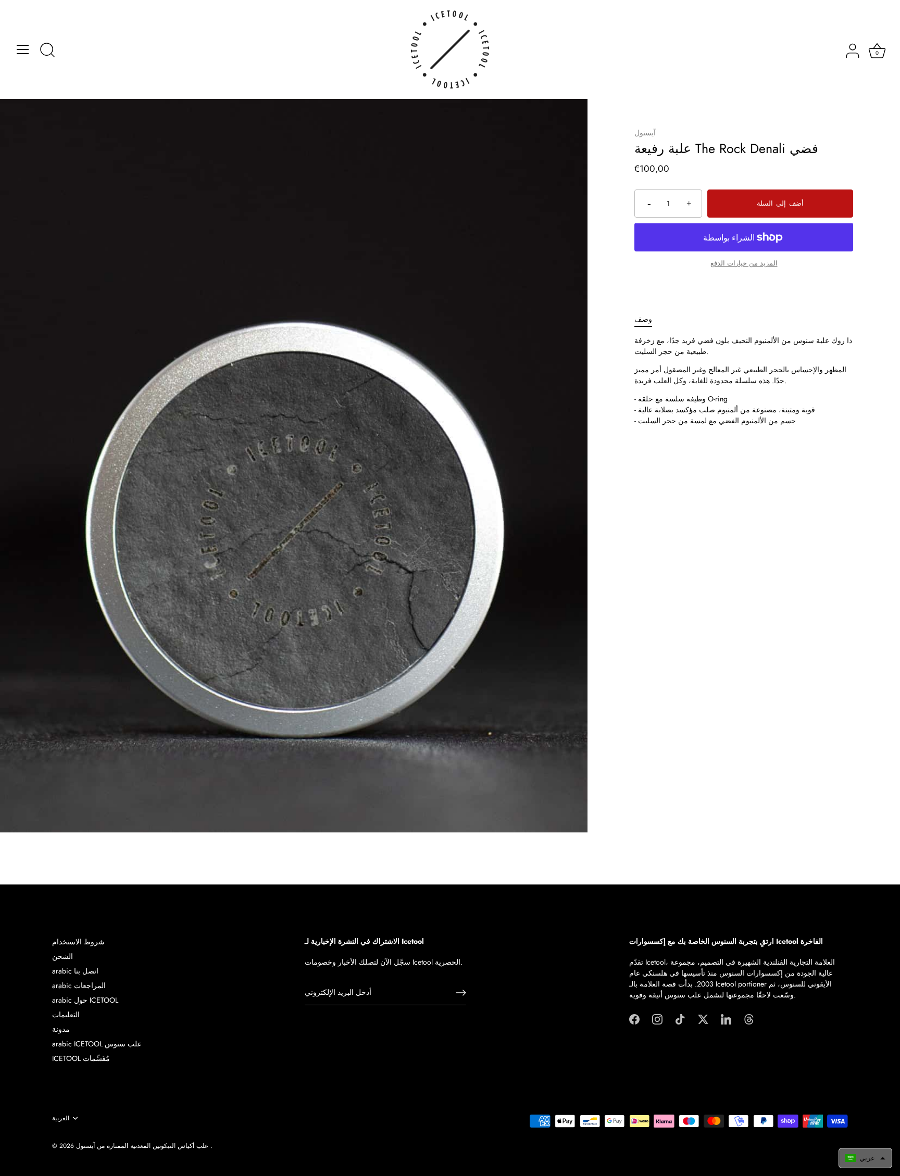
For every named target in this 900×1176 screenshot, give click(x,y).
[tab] (648, 319)
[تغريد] (703, 1018)
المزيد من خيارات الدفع (744, 263)
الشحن (62, 956)
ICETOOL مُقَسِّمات (81, 1058)
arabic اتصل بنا (75, 971)
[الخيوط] (749, 1018)
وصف (643, 319)
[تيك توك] (680, 1018)
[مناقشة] (47, 51)
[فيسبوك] (634, 1018)
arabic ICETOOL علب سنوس (97, 1044)
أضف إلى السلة (780, 204)
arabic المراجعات (79, 985)
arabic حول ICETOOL (85, 1000)
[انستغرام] (657, 1018)
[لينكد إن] (726, 1018)
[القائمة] (22, 49)
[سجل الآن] (461, 993)
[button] (865, 1158)
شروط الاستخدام (78, 942)
